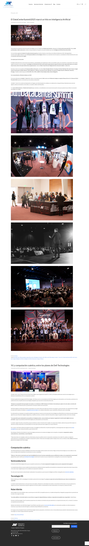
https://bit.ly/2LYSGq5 (19, 514)
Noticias (16, 518)
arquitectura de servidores (32, 410)
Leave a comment (30, 22)
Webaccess (55, 530)
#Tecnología (51, 357)
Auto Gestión (56, 537)
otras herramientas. (69, 472)
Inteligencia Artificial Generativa (30, 358)
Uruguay (38, 358)
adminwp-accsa (24, 368)
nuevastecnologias (36, 519)
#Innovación (31, 357)
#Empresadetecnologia (24, 357)
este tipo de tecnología (29, 456)
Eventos (16, 355)
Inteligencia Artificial (20, 358)
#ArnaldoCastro (17, 357)
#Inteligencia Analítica (38, 357)
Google (14, 358)
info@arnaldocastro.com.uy (17, 533)
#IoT (43, 357)
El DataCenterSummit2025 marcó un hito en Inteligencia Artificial (40, 19)
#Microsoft (47, 357)
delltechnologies (28, 519)
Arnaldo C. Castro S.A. (58, 357)
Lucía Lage (23, 22)
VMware (41, 358)
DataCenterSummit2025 (67, 357)
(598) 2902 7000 (15, 532)
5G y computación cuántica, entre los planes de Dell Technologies (40, 365)
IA (32, 519)
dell (73, 357)
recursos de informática (49, 505)
